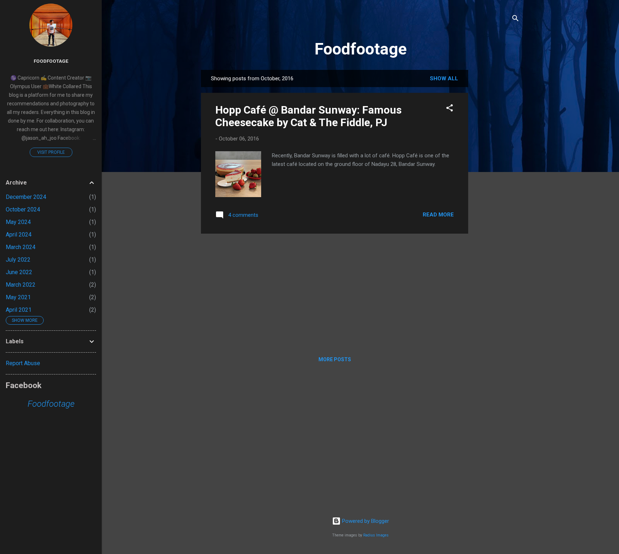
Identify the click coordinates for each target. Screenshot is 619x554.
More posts (334, 359)
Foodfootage (361, 48)
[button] (449, 109)
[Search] (515, 19)
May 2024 (18, 222)
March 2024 (20, 247)
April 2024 (19, 234)
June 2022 (19, 272)
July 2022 (18, 259)
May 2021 (18, 297)
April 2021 (19, 309)
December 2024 (26, 197)
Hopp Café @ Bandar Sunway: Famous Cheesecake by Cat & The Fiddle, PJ (308, 116)
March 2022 (20, 284)
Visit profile (51, 152)
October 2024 (23, 209)
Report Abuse (23, 363)
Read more (438, 214)
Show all (444, 78)
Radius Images (376, 535)
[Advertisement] (497, 177)
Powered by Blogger (365, 521)
